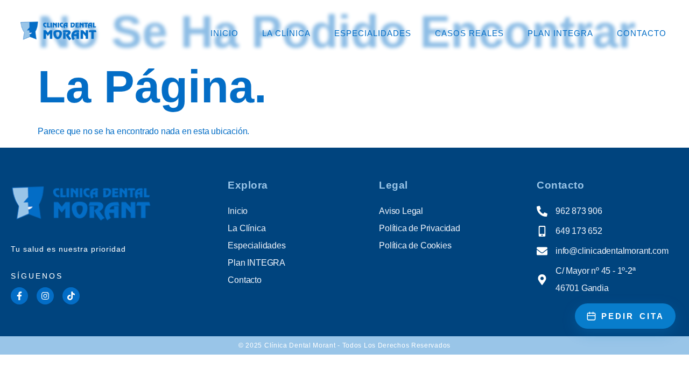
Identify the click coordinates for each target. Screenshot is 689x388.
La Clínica (286, 33)
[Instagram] (45, 295)
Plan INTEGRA (560, 33)
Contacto (641, 33)
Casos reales (469, 33)
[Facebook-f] (19, 295)
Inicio (224, 33)
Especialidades (372, 33)
